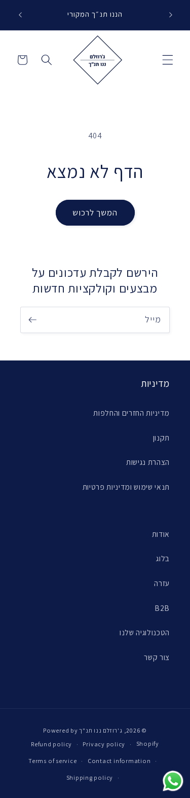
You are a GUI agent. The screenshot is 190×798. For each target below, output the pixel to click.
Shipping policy (89, 777)
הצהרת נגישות (148, 462)
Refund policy (51, 744)
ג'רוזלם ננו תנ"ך (100, 730)
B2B (162, 608)
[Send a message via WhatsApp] (173, 781)
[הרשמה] (32, 320)
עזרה (162, 583)
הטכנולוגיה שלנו (145, 632)
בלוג (163, 558)
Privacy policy (104, 744)
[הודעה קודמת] (20, 15)
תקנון (161, 437)
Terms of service (52, 761)
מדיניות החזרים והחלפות (131, 413)
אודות (161, 534)
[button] (168, 60)
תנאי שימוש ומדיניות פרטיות (126, 487)
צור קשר (157, 657)
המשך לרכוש (95, 212)
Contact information (119, 761)
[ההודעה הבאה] (171, 15)
